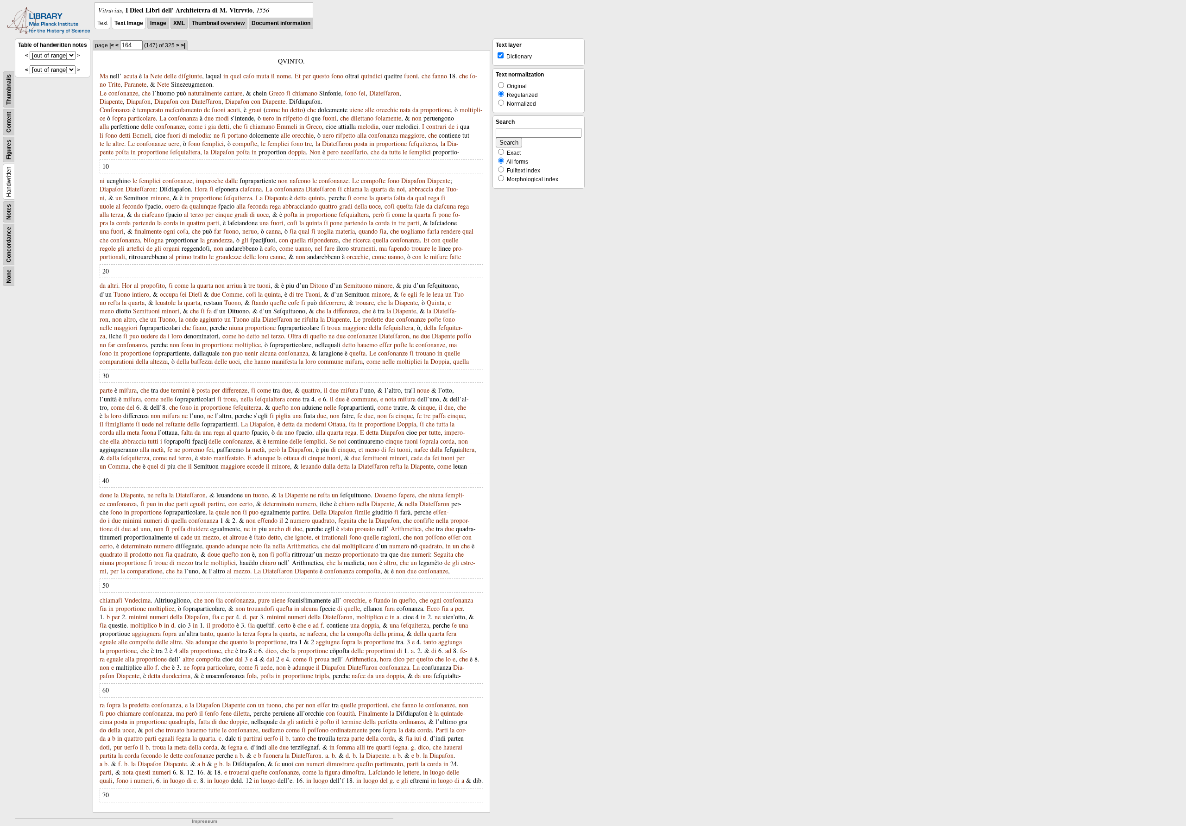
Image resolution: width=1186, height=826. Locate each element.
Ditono (319, 285)
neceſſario (354, 151)
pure (264, 600)
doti (105, 747)
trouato (175, 729)
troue (161, 562)
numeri (153, 520)
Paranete (135, 84)
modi (222, 118)
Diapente (111, 101)
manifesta (284, 361)
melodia (368, 126)
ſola (251, 675)
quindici (371, 75)
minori (170, 310)
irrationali (334, 537)
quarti (383, 747)
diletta (241, 713)
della (360, 206)
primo (183, 256)
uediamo (273, 729)
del (130, 407)
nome (284, 75)
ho (285, 109)
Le (103, 93)
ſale (419, 206)
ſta (352, 423)
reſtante (175, 423)
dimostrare (340, 763)
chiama (353, 188)
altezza (159, 361)
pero (333, 151)
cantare (233, 93)
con (184, 101)
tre (308, 143)
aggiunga (450, 641)
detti (223, 126)
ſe (403, 294)
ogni (169, 231)
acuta (130, 75)
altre (118, 143)
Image (158, 23)
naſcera (316, 633)
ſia (293, 231)
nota (390, 398)
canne (277, 256)
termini (180, 390)
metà (157, 449)
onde (191, 319)
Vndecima (137, 600)
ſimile (362, 512)
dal (336, 545)
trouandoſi (260, 608)
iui (417, 738)
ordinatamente (348, 729)
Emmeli (287, 126)
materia (345, 231)
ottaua (291, 457)
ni (102, 180)
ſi (288, 93)
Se (332, 441)
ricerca (362, 239)
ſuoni (411, 75)
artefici (135, 248)
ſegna (183, 738)
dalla (436, 449)
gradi (346, 206)
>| (183, 45)
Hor (127, 285)
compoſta (368, 570)
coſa (182, 231)
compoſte (245, 143)
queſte (278, 302)
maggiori (126, 327)
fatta (204, 721)
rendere (451, 231)
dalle (231, 180)
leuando (311, 466)
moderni (315, 423)
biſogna (154, 239)
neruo (249, 231)
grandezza (220, 239)
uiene (356, 109)
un (118, 197)
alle (369, 109)
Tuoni (312, 294)
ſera (451, 633)
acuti (233, 109)
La (162, 118)
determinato (278, 503)
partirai (252, 738)
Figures (9, 149)
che (426, 75)
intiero (140, 294)
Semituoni (146, 310)
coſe (293, 302)
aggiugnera (146, 633)
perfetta (387, 721)
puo (134, 335)
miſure (439, 256)
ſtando (260, 302)
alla (104, 126)
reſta (114, 302)
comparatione (144, 570)
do (103, 729)
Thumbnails (9, 89)
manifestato (229, 457)
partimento (389, 763)
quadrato (323, 520)
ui (176, 537)
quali (106, 780)
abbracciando (300, 206)
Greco (276, 93)
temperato (150, 109)
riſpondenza (323, 239)
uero (268, 118)
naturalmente (205, 93)
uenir (251, 353)
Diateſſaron (384, 93)
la (146, 75)
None (9, 276)
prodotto (141, 554)
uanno (303, 248)
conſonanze (123, 93)
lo (448, 658)
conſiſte (424, 520)
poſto (327, 721)
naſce (421, 449)
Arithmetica (406, 528)
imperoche (209, 180)
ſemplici (213, 143)
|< (111, 45)
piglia (283, 415)
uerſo (271, 738)
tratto (200, 256)
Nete (156, 75)
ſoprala (429, 441)
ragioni (390, 537)
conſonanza (183, 118)
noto (256, 545)
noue (423, 390)
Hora (201, 188)
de (207, 109)
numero (306, 503)
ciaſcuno (153, 214)
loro (263, 256)
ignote (303, 537)
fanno (439, 75)
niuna (236, 327)
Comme (232, 294)
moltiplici (409, 361)
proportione (435, 109)
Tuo (459, 294)
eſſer (385, 344)
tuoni (264, 285)
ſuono (231, 231)
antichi (305, 721)
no (103, 302)
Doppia (439, 361)
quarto (241, 432)
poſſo (464, 335)
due (209, 118)
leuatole (165, 302)
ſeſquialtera (185, 151)
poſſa (178, 528)
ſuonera (273, 755)
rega (433, 197)
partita (108, 755)
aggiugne (328, 641)
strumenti (363, 248)
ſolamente (388, 118)
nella (246, 398)
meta (133, 432)
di (306, 118)
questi (143, 772)
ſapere (406, 494)
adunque (264, 457)
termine (278, 441)
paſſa (439, 415)
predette (372, 319)
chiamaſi (111, 600)
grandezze (228, 256)
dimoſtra (353, 772)
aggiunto (211, 319)
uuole (107, 206)
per (307, 75)
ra (102, 704)
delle (170, 75)
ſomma (345, 747)
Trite (114, 84)
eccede (255, 466)
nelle (106, 327)
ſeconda (257, 206)
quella (298, 239)
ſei (362, 93)
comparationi (117, 361)
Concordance (9, 244)
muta (262, 75)
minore (160, 197)
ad (135, 528)
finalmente (148, 231)
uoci (234, 361)
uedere (149, 335)
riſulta (310, 319)
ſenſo (212, 713)
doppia (297, 151)
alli (361, 747)
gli (244, 239)
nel (318, 248)
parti (213, 222)
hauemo (367, 344)
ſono (337, 75)
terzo (196, 214)
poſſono (435, 537)
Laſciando (381, 772)
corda (123, 222)
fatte (455, 256)
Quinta (435, 302)
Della (320, 512)
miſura (354, 361)
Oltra (294, 335)
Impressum (204, 821)
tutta (442, 423)
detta (300, 197)
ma (383, 248)
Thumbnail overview (218, 23)
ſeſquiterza (423, 143)
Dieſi (195, 294)
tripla (322, 675)
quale (222, 512)
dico (271, 650)
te (102, 143)
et (361, 449)
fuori (173, 135)
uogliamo (413, 231)
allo (148, 667)
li (101, 135)
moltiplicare (357, 545)
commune (330, 361)
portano (237, 135)
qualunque (202, 206)
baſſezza (202, 361)
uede (148, 423)
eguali (198, 503)
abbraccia (421, 188)
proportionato (361, 554)
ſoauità (346, 713)
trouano (425, 353)
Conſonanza (115, 109)
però (378, 214)
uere (173, 143)
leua (438, 294)
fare (329, 248)
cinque (224, 214)
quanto (225, 633)
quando (368, 231)
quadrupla (182, 721)
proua (322, 658)
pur (118, 747)
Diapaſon (138, 101)
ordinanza (412, 721)
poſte (434, 319)
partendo (143, 222)
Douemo (385, 494)
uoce (375, 206)
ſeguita (347, 520)
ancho (276, 528)
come (273, 109)
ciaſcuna (251, 188)
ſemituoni (375, 457)
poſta (122, 151)
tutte (395, 151)
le (108, 143)
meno (107, 310)
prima (395, 633)
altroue (238, 537)
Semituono (358, 285)
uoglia (325, 231)
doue (214, 554)
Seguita (443, 554)
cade (417, 457)
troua (334, 327)
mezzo (210, 537)
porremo (193, 449)
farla (433, 231)
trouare (420, 248)
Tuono (122, 294)
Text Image (128, 23)
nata (405, 109)
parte (106, 390)
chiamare (129, 713)
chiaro (347, 503)
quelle (450, 239)
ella (115, 441)
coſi (390, 206)
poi (149, 729)
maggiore (412, 135)
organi (171, 248)
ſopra (119, 118)
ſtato (260, 537)
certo (246, 503)
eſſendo (268, 520)
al (118, 206)
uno (289, 432)
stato (206, 457)
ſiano (199, 327)
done (106, 494)
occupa (169, 294)
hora (385, 658)
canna (273, 231)
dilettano (362, 118)
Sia (189, 641)
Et (298, 75)
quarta (379, 188)
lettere (411, 772)
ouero (172, 206)
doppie (238, 721)
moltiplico (369, 616)
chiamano (304, 93)
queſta (405, 206)
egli (412, 294)
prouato (365, 528)
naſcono (300, 180)
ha (180, 570)
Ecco (433, 608)
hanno (262, 361)
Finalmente (373, 713)
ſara (390, 608)
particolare (142, 118)
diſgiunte (190, 75)
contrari (436, 126)
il (273, 75)
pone (444, 214)
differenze (234, 390)
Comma (118, 466)
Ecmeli (141, 135)
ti (239, 738)
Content (9, 122)
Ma (104, 75)
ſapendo (399, 248)
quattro (328, 206)
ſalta (399, 197)
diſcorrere (332, 302)
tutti (153, 441)
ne (217, 135)
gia (212, 126)
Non (315, 151)
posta (360, 143)
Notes (9, 212)
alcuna (268, 353)
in (225, 75)
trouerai (239, 772)
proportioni (380, 650)
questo (321, 75)
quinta (317, 197)
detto (296, 109)
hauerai (452, 747)
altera (467, 449)
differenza (346, 310)
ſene (226, 713)
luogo (437, 772)
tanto (206, 633)
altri (112, 285)
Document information (281, 23)
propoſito (152, 285)
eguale (108, 641)
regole (108, 248)
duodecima (176, 675)
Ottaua (336, 423)
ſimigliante (119, 423)
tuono (260, 494)
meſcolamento (183, 109)
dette (176, 755)
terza (117, 214)
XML (179, 23)
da (415, 109)
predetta (139, 704)
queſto (318, 335)
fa (209, 310)
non (417, 118)
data (410, 729)
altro (130, 319)
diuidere (197, 528)
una (264, 222)
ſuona (148, 432)
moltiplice (247, 344)
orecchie (387, 109)
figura (332, 772)
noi (401, 188)
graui (255, 109)
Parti (441, 729)
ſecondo (132, 206)
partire (216, 503)
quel (235, 75)
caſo (248, 75)
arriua (234, 285)
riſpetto (293, 118)
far (217, 231)
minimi (132, 520)
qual (420, 197)
